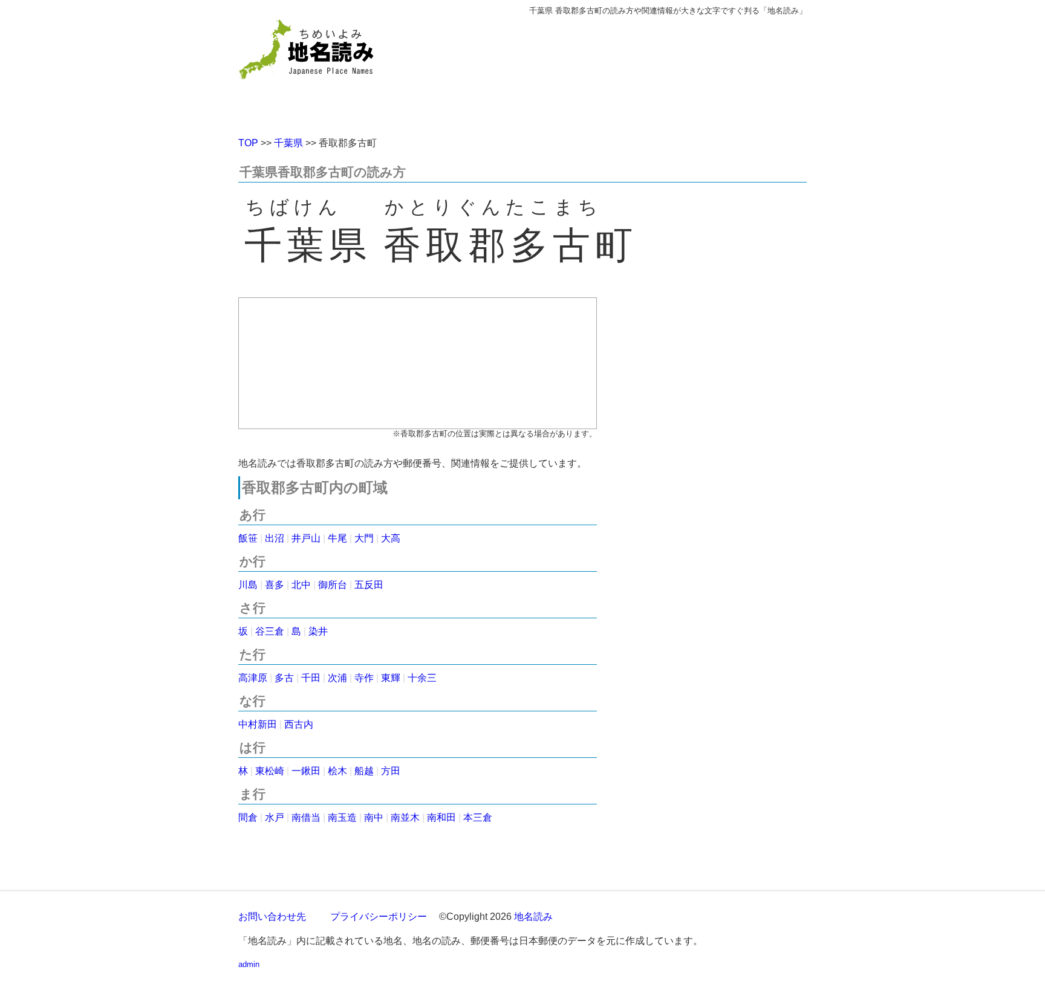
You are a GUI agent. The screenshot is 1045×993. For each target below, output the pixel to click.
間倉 (248, 817)
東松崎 (269, 771)
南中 (373, 817)
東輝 (390, 678)
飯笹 (248, 538)
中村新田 (257, 724)
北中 (301, 585)
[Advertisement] (610, 71)
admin (248, 964)
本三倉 (477, 817)
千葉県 (288, 143)
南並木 (405, 817)
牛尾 (337, 538)
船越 (364, 771)
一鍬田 (306, 771)
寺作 (364, 678)
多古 (284, 678)
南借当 (306, 817)
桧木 (337, 771)
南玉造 (342, 817)
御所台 (332, 585)
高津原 (252, 678)
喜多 (274, 585)
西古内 (298, 724)
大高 (390, 538)
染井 (318, 631)
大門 (364, 538)
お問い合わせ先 (272, 916)
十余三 (422, 678)
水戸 (274, 817)
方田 (390, 771)
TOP (248, 143)
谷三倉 (269, 631)
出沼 (274, 538)
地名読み (533, 916)
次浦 (337, 678)
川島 (248, 585)
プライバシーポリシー (378, 916)
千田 (311, 678)
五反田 (368, 585)
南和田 (441, 817)
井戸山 (306, 538)
